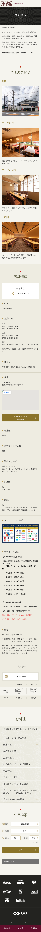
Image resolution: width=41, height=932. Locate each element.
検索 (20, 850)
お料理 (20, 928)
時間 (7, 831)
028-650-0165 (22, 293)
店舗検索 (4, 27)
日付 (7, 824)
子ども (26, 838)
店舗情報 (6, 928)
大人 (7, 838)
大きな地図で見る (20, 418)
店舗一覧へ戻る (9, 861)
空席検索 (34, 928)
